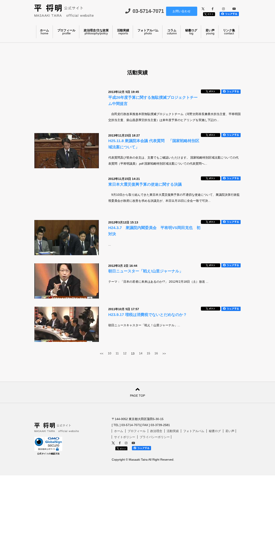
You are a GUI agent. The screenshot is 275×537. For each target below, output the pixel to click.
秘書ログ (191, 32)
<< (101, 353)
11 (117, 353)
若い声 (210, 32)
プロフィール (66, 32)
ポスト (210, 14)
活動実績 (123, 32)
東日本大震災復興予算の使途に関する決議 (145, 184)
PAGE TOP (137, 395)
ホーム (44, 32)
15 (148, 353)
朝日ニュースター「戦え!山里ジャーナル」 (145, 271)
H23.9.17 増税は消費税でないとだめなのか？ (147, 314)
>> (164, 353)
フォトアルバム (148, 32)
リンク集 (229, 32)
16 (156, 353)
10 (109, 353)
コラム (172, 32)
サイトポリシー (124, 437)
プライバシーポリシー (155, 437)
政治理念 (156, 431)
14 (140, 353)
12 (125, 353)
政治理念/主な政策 (96, 32)
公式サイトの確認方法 (48, 453)
